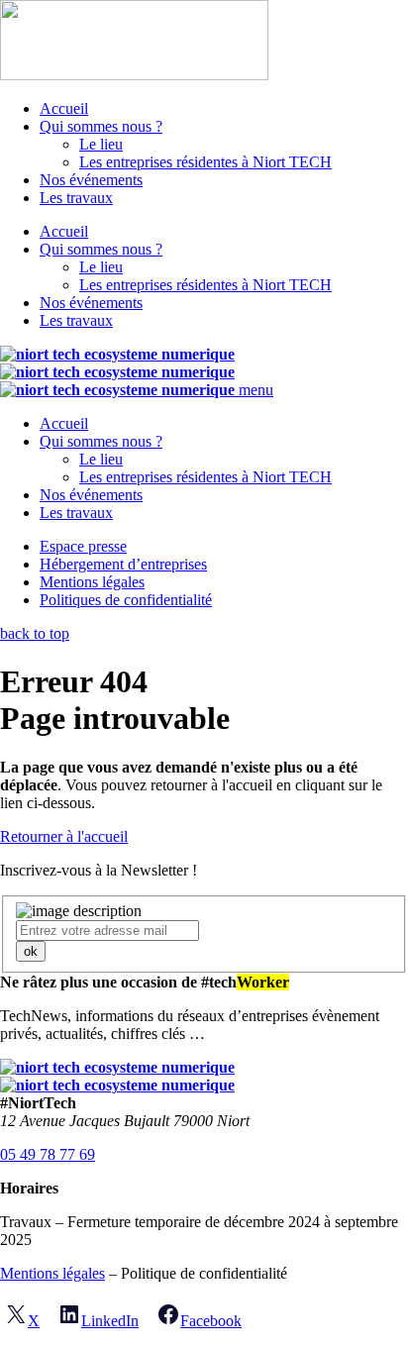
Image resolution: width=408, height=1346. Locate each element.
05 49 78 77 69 (47, 1154)
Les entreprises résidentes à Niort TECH (205, 162)
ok (31, 951)
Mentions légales (92, 581)
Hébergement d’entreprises (123, 564)
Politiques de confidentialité (126, 599)
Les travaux (76, 197)
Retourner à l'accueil (64, 836)
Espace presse (83, 546)
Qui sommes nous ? (101, 126)
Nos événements (91, 179)
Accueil (64, 108)
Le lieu (101, 144)
